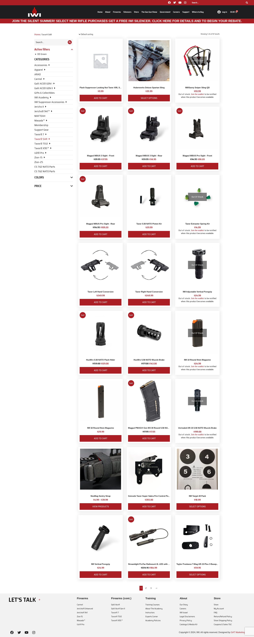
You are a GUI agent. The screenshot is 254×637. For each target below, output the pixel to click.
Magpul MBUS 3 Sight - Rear (149, 156)
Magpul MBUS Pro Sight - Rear (100, 224)
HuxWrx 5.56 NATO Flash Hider (100, 360)
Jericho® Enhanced (85, 608)
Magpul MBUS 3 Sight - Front (100, 156)
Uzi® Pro (80, 624)
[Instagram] (185, 2)
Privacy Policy (186, 620)
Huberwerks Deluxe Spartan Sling (149, 87)
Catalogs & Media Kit (188, 624)
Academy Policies (153, 620)
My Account (219, 608)
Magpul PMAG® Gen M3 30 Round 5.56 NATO (149, 428)
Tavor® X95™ (117, 620)
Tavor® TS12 (116, 616)
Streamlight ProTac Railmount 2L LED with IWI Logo (152, 564)
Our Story (184, 604)
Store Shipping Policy (223, 620)
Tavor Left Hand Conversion (101, 292)
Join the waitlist (197, 94)
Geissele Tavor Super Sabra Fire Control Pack (149, 496)
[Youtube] (180, 2)
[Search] (247, 3)
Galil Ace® (115, 604)
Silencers (127, 12)
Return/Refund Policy (223, 616)
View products (100, 506)
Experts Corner (151, 616)
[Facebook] (169, 2)
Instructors (150, 612)
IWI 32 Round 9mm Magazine (100, 428)
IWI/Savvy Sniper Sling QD (197, 87)
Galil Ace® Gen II (118, 608)
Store (136, 12)
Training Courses (152, 604)
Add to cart (100, 98)
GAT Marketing (238, 632)
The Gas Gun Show (149, 12)
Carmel (80, 604)
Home (100, 12)
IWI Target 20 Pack (197, 496)
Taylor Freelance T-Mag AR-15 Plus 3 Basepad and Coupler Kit (205, 564)
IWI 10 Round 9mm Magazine (197, 360)
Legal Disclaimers (187, 616)
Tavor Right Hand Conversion (149, 292)
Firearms (117, 12)
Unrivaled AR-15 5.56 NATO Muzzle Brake (197, 428)
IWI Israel (184, 612)
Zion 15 (80, 616)
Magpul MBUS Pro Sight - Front (197, 156)
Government (165, 12)
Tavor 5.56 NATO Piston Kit (149, 224)
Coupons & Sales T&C (223, 624)
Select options (149, 98)
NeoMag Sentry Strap (100, 496)
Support (185, 12)
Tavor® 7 (115, 612)
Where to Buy (198, 12)
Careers (176, 12)
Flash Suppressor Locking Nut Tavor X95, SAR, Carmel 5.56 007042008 (112, 87)
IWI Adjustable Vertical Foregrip (197, 292)
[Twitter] (174, 2)
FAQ (215, 612)
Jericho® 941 (82, 612)
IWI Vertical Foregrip (100, 564)
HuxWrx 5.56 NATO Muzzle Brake (149, 360)
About (107, 12)
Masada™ (81, 620)
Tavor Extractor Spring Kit (197, 224)
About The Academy (153, 608)
